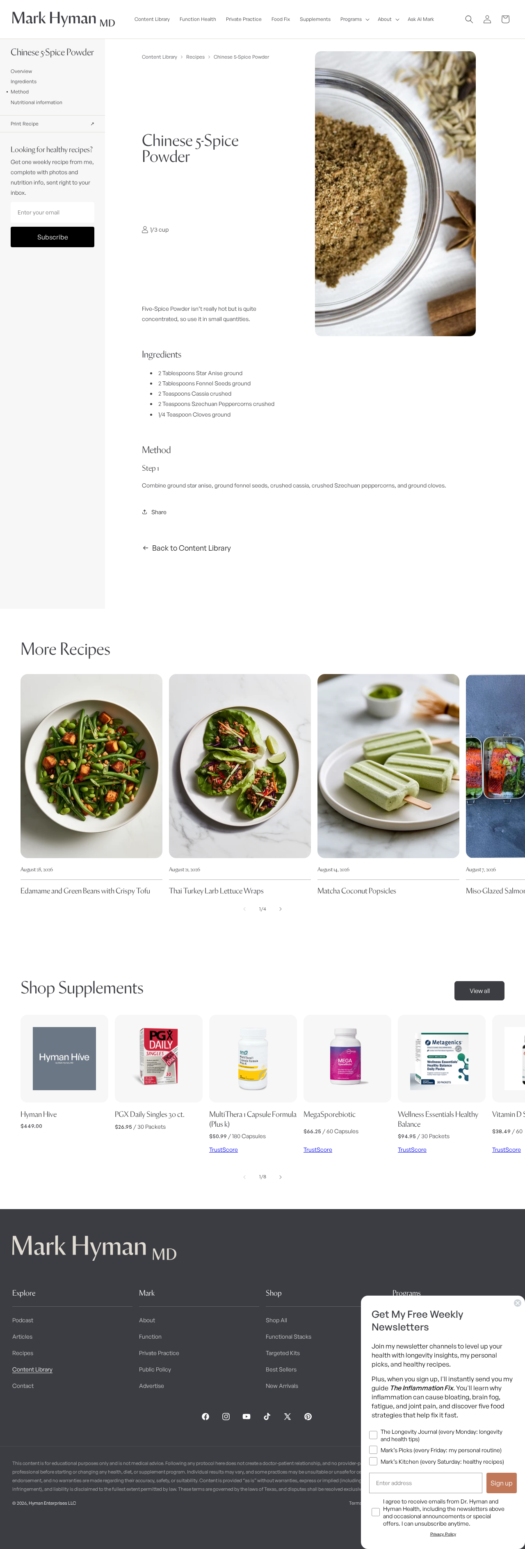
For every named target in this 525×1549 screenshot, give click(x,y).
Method (20, 92)
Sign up (502, 1483)
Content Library (159, 57)
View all (480, 991)
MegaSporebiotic (330, 1114)
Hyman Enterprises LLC (52, 1503)
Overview (21, 71)
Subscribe (52, 237)
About (147, 1320)
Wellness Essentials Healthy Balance (438, 1118)
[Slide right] (281, 909)
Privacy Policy (443, 1534)
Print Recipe (53, 124)
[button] (354, 19)
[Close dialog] (518, 1303)
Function (150, 1336)
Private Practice (159, 1352)
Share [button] (159, 511)
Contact (23, 1385)
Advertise (151, 1385)
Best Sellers (281, 1369)
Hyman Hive (39, 1114)
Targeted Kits (283, 1352)
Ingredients (24, 81)
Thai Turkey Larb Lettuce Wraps (216, 890)
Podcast (22, 1320)
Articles (22, 1336)
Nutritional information (36, 102)
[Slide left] (244, 909)
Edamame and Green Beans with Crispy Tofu (85, 890)
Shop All (276, 1320)
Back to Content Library (191, 547)
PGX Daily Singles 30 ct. (150, 1114)
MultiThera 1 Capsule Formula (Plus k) (253, 1118)
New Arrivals (282, 1385)
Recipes (195, 57)
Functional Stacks (288, 1336)
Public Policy (155, 1369)
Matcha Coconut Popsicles (356, 890)
